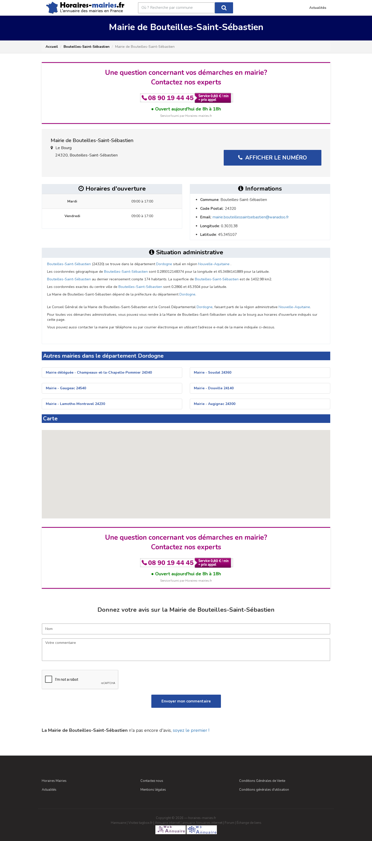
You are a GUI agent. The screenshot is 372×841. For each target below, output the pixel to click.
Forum (229, 823)
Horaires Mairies (54, 781)
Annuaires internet (209, 823)
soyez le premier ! (191, 730)
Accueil (52, 46)
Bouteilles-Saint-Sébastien (87, 46)
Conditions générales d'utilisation (264, 789)
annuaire (188, 823)
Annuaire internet (167, 823)
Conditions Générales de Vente (262, 781)
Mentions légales (153, 789)
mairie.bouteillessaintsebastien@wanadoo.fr (251, 217)
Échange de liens (249, 823)
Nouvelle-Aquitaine (214, 264)
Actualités (49, 789)
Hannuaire (118, 823)
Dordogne (164, 264)
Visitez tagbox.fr (140, 823)
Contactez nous (151, 781)
